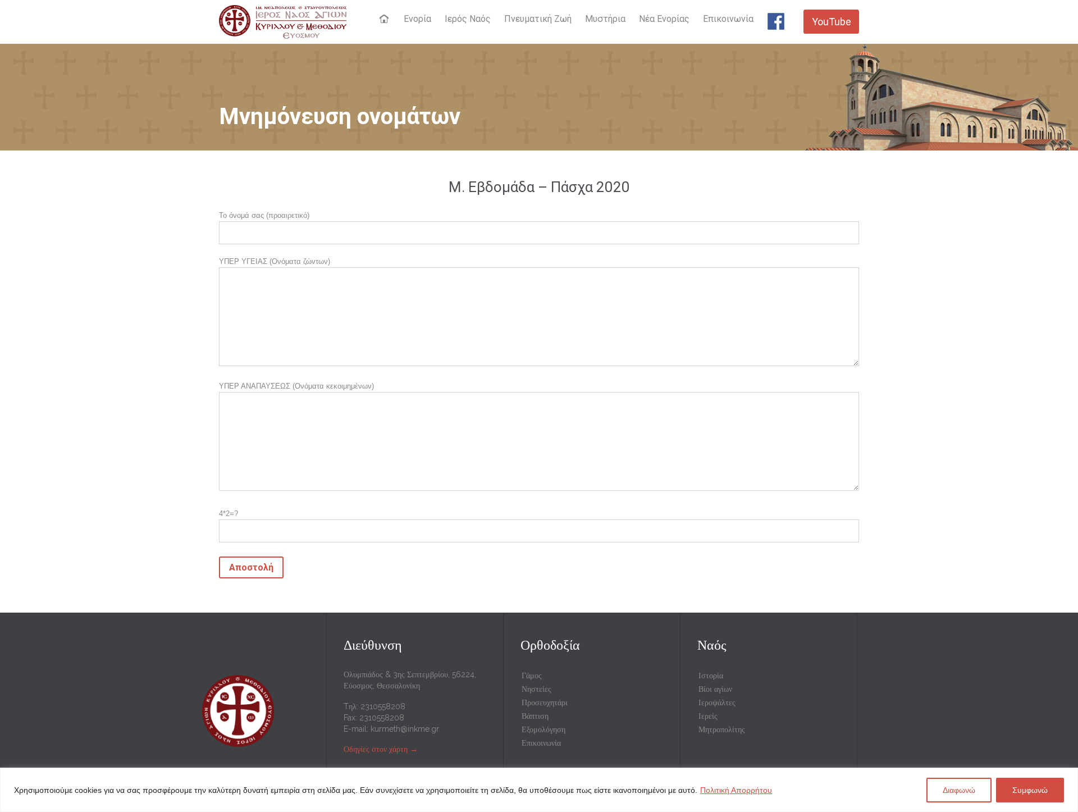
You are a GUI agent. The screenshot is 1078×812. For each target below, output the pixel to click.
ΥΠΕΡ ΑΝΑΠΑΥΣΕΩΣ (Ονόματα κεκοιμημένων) (296, 386)
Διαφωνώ (959, 790)
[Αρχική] (385, 20)
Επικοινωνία (541, 742)
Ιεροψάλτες (717, 702)
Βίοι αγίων (715, 689)
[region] (539, 790)
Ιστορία (710, 675)
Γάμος (532, 675)
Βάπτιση (535, 715)
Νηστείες (536, 689)
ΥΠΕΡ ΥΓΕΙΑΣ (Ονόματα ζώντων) (274, 261)
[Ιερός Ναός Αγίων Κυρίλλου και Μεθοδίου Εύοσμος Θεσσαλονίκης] (282, 22)
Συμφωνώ (1030, 790)
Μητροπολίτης (721, 729)
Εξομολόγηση (543, 729)
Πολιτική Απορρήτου (736, 790)
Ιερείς (708, 715)
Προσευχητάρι (545, 702)
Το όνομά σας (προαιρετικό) (264, 215)
